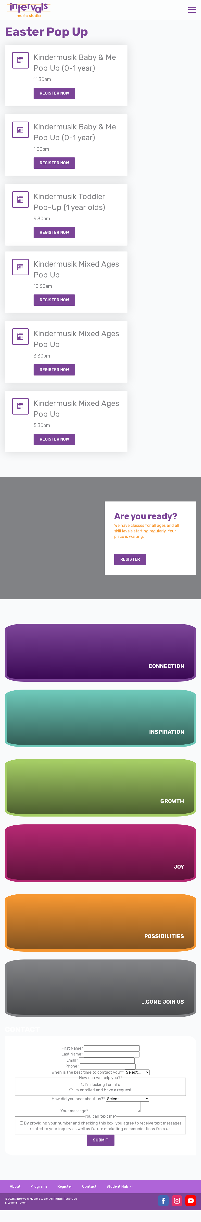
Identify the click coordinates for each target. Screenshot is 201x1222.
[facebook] (163, 1200)
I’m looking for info (102, 1084)
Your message (74, 1111)
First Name (72, 1048)
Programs (39, 1186)
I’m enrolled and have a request (103, 1090)
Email (72, 1060)
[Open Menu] (192, 10)
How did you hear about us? (78, 1099)
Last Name (72, 1054)
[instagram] (177, 1200)
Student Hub (117, 1186)
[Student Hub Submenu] (133, 1186)
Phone (72, 1066)
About (15, 1186)
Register (64, 1186)
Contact (89, 1186)
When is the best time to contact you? (87, 1072)
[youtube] (190, 1200)
